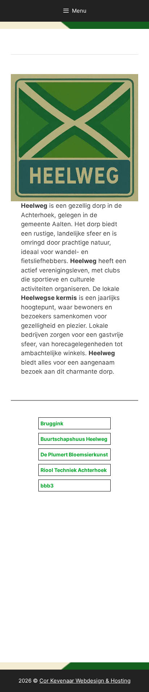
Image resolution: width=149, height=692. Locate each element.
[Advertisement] (74, 567)
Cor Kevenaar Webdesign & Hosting (85, 680)
